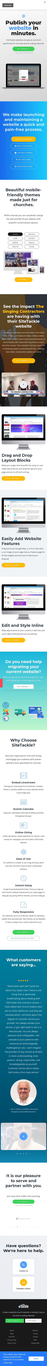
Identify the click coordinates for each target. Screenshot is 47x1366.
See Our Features (23, 139)
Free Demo (32, 1321)
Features (35, 1330)
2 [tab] (20, 1153)
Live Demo (22, 280)
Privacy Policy (11, 1340)
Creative (15, 247)
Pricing (35, 1334)
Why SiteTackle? (24, 146)
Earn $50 (12, 1337)
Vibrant (15, 242)
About (12, 1330)
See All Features (12, 478)
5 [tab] (29, 1153)
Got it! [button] (36, 1359)
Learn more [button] (7, 1362)
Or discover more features (23, 938)
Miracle (32, 242)
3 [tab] (23, 1153)
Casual (15, 234)
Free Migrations (24, 166)
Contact (35, 1337)
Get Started (22, 49)
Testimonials (35, 1343)
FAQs (35, 1340)
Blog (11, 1334)
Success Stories (24, 153)
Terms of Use (11, 1343)
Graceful (31, 234)
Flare (15, 238)
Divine (31, 247)
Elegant (32, 238)
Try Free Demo (24, 160)
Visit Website (22, 361)
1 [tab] (17, 1153)
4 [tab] (26, 1153)
